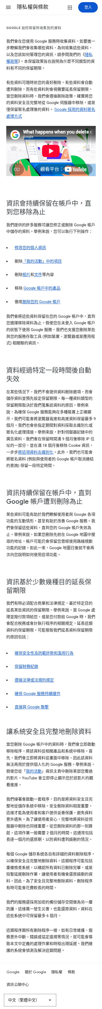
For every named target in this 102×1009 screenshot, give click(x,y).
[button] (8, 7)
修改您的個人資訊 (30, 247)
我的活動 (34, 771)
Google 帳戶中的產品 (42, 288)
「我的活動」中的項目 (42, 261)
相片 (26, 274)
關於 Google (35, 972)
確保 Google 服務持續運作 (37, 693)
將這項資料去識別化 (35, 452)
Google (13, 972)
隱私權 (57, 972)
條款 (71, 972)
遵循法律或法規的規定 (34, 680)
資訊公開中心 (18, 984)
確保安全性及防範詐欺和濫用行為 (44, 653)
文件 (38, 274)
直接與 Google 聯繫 (32, 707)
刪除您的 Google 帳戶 (41, 301)
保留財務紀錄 (26, 666)
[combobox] (30, 1000)
